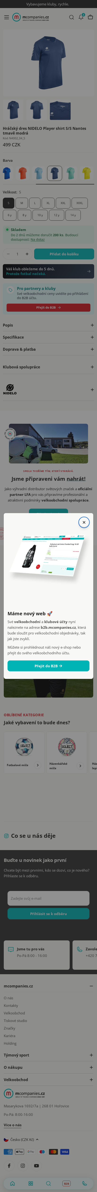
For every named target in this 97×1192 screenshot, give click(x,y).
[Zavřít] (84, 522)
